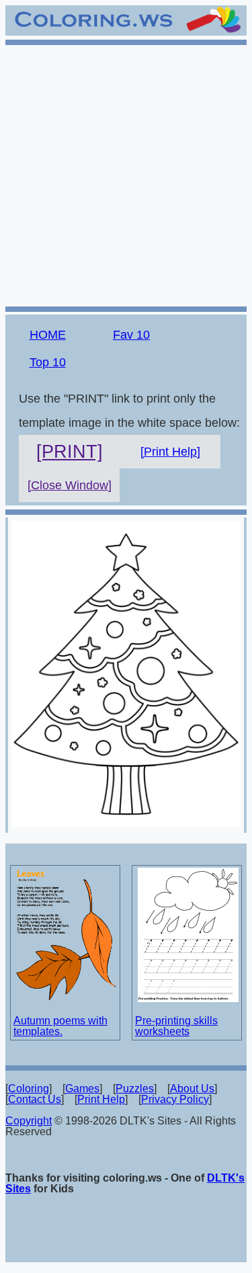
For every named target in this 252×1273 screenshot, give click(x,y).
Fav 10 (131, 334)
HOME (48, 334)
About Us (192, 1088)
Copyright (28, 1120)
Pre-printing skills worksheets (176, 1026)
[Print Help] (170, 451)
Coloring (28, 1088)
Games (82, 1088)
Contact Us (34, 1099)
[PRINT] (69, 452)
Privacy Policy (175, 1099)
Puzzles (135, 1088)
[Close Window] (70, 485)
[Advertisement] (126, 174)
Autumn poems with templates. (60, 1026)
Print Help (101, 1099)
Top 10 (48, 362)
